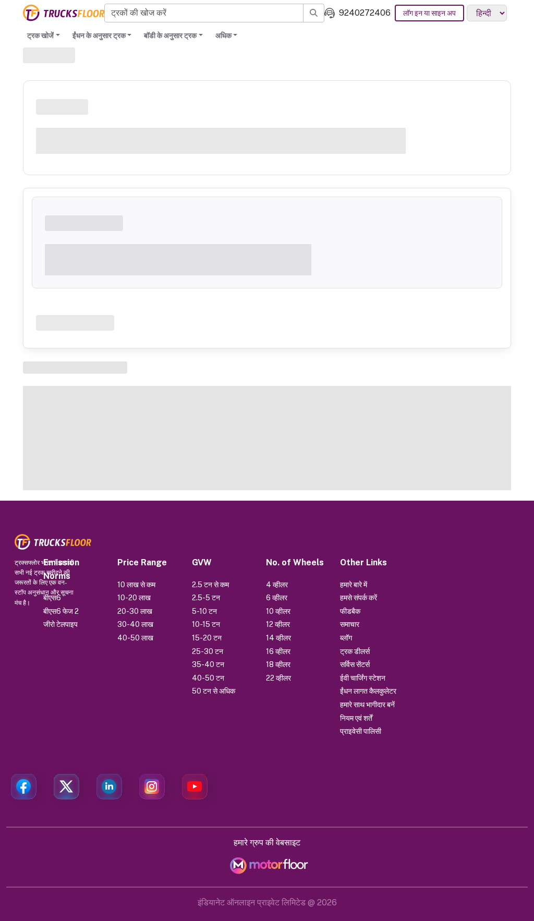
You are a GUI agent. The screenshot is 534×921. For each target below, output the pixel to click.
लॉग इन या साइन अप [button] (429, 13)
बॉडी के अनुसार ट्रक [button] (170, 35)
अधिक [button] (223, 35)
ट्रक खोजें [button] (40, 35)
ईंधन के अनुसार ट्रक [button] (99, 35)
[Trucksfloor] (63, 12)
